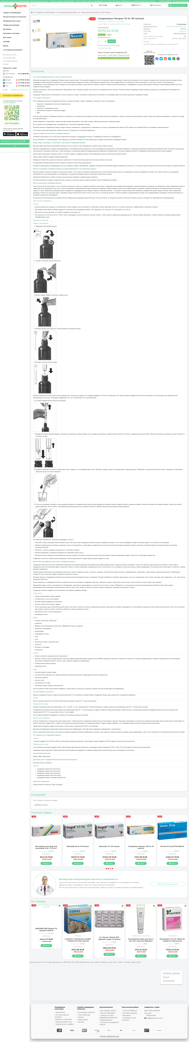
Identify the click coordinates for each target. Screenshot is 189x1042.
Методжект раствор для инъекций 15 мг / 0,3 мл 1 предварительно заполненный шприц (109, 849)
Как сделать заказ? (108, 1011)
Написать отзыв (123, 24)
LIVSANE (6, 41)
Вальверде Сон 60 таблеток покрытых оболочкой (140, 940)
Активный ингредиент (13, 50)
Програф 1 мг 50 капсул (172, 846)
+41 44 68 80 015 (23, 73)
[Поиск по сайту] (91, 5)
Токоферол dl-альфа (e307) (167, 44)
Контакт (6, 64)
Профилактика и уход (11, 21)
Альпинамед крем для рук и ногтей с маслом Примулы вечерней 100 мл (109, 941)
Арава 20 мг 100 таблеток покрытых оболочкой (77, 847)
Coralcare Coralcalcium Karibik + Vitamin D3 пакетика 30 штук (46, 941)
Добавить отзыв (41, 805)
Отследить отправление (13, 95)
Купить (112, 41)
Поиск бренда (84, 1015)
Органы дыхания (173, 935)
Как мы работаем (9, 58)
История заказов (130, 1013)
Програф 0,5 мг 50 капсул (141, 846)
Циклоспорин (149, 44)
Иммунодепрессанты (68, 12)
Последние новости (10, 61)
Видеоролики (106, 1020)
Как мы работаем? (108, 1013)
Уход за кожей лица (64, 1022)
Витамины (7, 29)
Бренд (5, 46)
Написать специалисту (167, 884)
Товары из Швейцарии (12, 13)
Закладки (127, 1015)
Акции (81, 1017)
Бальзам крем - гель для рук (110, 935)
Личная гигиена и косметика (14, 17)
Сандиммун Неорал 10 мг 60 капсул (96, 12)
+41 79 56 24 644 (23, 80)
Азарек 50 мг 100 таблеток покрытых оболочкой (46, 847)
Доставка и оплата (9, 54)
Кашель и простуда (64, 1019)
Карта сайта (83, 1020)
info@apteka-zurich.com (19, 90)
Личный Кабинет (130, 1011)
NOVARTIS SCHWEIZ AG (176, 27)
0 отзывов (112, 24)
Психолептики (141, 935)
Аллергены (60, 1012)
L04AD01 (182, 31)
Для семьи (7, 37)
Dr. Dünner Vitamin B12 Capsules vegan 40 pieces (78, 938)
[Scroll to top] (14, 145)
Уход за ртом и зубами (65, 1024)
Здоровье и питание (11, 33)
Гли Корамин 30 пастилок (172, 939)
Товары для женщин (11, 25)
